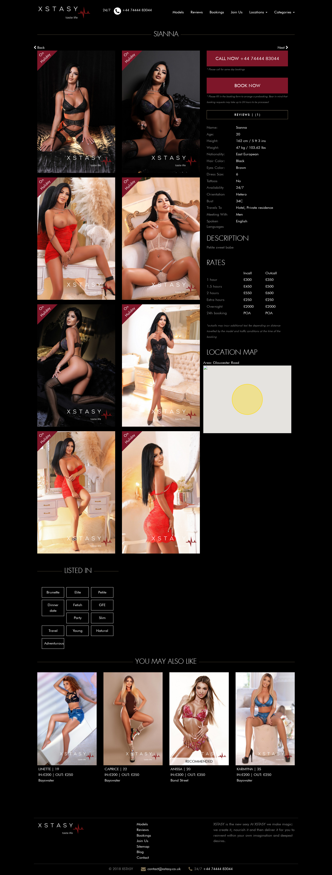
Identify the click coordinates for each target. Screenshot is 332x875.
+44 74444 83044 (218, 869)
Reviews (197, 12)
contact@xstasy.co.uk (164, 869)
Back (40, 47)
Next (282, 47)
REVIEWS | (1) (247, 114)
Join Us (237, 12)
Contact (143, 857)
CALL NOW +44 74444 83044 (247, 58)
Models (178, 12)
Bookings (217, 12)
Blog (140, 852)
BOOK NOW (247, 85)
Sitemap (143, 846)
